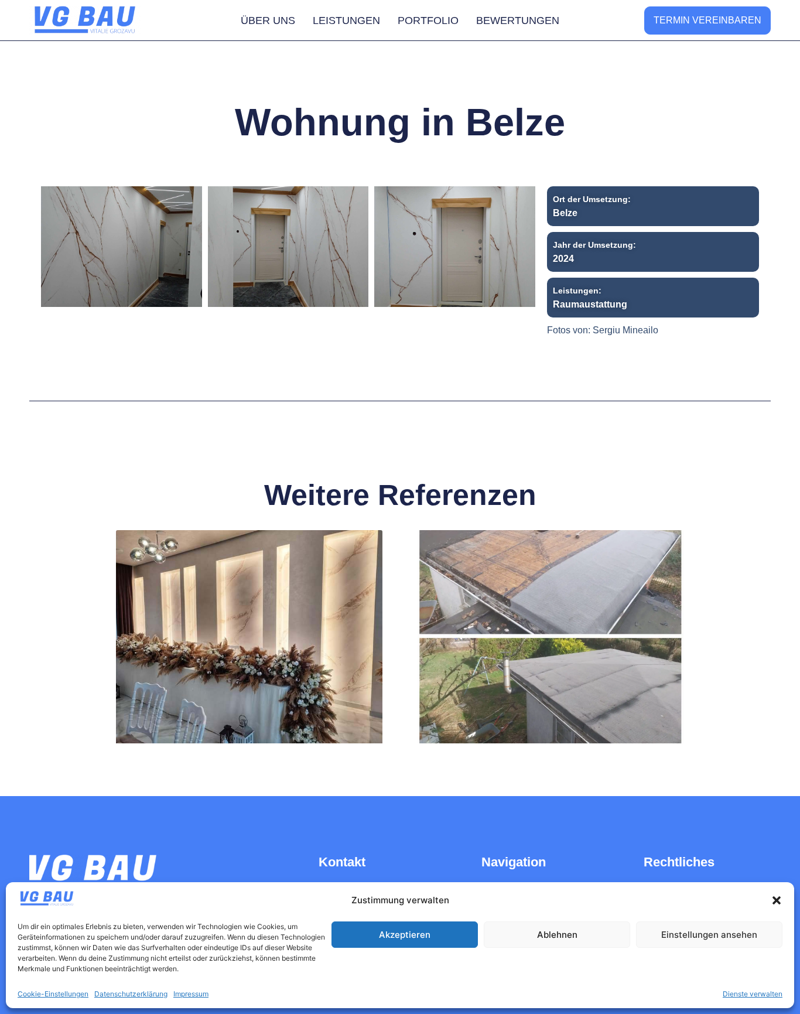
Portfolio (428, 20)
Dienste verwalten (752, 993)
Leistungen (346, 20)
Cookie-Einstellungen (53, 993)
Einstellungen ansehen (709, 934)
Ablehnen (557, 934)
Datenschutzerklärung (130, 993)
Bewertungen (517, 20)
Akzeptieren (404, 934)
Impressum (190, 993)
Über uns (268, 20)
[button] (776, 900)
